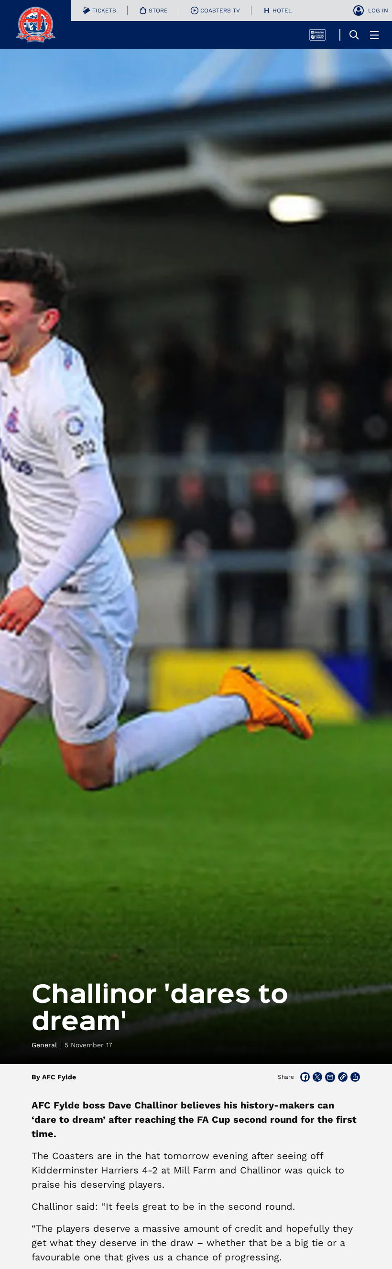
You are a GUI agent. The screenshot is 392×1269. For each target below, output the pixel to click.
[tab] (99, 10)
